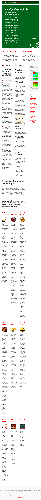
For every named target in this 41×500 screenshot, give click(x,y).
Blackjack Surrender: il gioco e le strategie (33, 110)
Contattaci (31, 495)
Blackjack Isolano (13, 323)
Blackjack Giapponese (14, 213)
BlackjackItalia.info (16, 495)
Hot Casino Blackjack (14, 420)
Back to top (20, 497)
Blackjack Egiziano (22, 323)
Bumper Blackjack (4, 420)
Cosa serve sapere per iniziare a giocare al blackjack (34, 121)
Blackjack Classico (4, 213)
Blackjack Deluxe (22, 420)
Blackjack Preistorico (23, 213)
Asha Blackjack (4, 323)
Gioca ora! (10, 61)
